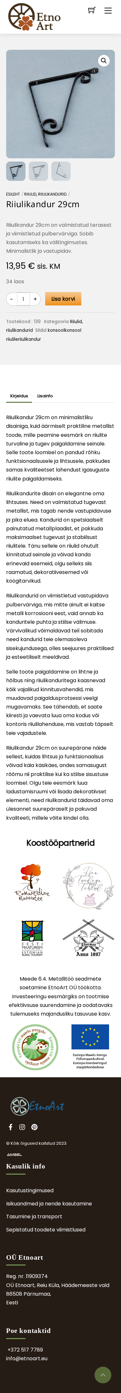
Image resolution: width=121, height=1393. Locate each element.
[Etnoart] (34, 17)
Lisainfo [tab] (45, 396)
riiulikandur (29, 339)
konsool (56, 330)
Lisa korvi (63, 299)
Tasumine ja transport (34, 1216)
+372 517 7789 (25, 1349)
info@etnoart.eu (26, 1358)
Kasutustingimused (30, 1190)
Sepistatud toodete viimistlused (46, 1229)
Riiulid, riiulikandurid (45, 194)
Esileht (13, 194)
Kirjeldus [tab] (19, 396)
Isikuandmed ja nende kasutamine (49, 1203)
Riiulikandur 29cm (43, 204)
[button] (104, 60)
